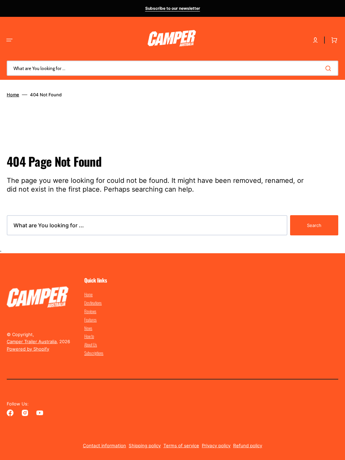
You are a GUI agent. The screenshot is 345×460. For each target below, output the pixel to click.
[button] (9, 40)
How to (89, 336)
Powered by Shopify (28, 349)
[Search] (329, 68)
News (88, 328)
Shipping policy (145, 445)
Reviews (90, 311)
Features (90, 319)
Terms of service (181, 445)
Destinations (93, 302)
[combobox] (172, 68)
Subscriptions (93, 353)
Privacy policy (216, 445)
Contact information (104, 445)
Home (13, 94)
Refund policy (247, 445)
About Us (90, 344)
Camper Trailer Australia (32, 341)
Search (314, 225)
